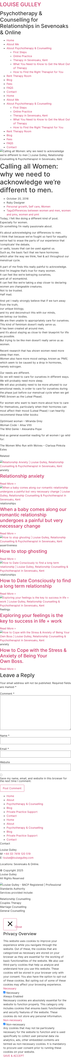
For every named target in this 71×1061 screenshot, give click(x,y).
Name (4, 735)
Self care (34, 206)
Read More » (8, 483)
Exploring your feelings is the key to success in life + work (31, 618)
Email (4, 748)
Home (10, 40)
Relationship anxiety (22, 476)
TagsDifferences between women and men (33, 210)
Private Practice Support (22, 811)
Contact (12, 91)
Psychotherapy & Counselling (25, 804)
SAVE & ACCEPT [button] (13, 1055)
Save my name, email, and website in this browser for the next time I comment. (33, 779)
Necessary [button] (9, 988)
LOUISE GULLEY (20, 4)
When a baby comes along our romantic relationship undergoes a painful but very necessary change (33, 518)
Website (5, 762)
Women (45, 206)
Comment (7, 693)
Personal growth (17, 206)
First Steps (20, 52)
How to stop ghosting (23, 551)
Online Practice (22, 56)
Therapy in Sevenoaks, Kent (30, 60)
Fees (9, 83)
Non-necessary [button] (12, 1020)
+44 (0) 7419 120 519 (17, 853)
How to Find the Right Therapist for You (38, 72)
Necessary (12, 992)
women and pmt (29, 214)
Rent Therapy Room (19, 76)
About (10, 800)
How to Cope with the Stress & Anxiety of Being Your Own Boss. (33, 655)
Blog (9, 79)
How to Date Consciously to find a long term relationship (35, 583)
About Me (13, 44)
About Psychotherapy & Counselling (29, 48)
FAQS (10, 87)
